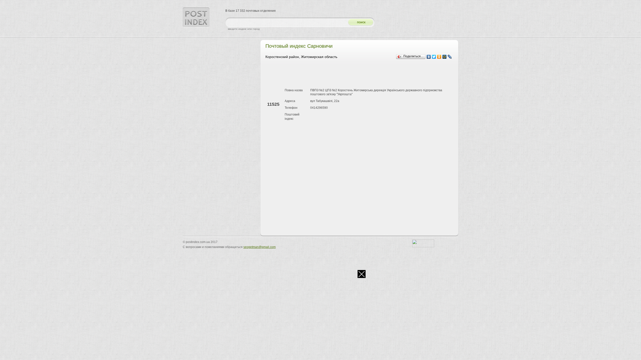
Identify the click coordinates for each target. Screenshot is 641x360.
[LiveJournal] (449, 57)
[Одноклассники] (439, 57)
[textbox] (285, 22)
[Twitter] (434, 57)
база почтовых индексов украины (196, 18)
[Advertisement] (356, 74)
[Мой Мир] (444, 57)
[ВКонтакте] (428, 57)
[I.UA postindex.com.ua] (423, 246)
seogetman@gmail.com (259, 247)
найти (359, 22)
